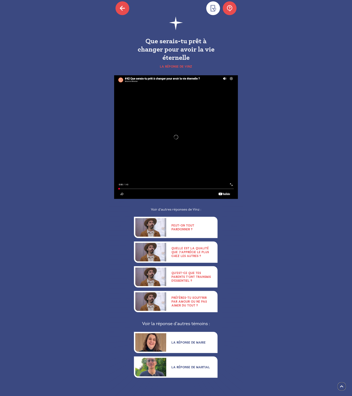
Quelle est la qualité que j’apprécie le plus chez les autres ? (190, 252)
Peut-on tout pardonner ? (182, 227)
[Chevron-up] (341, 386)
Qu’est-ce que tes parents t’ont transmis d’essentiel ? (191, 277)
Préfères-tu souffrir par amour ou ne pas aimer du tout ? (189, 301)
